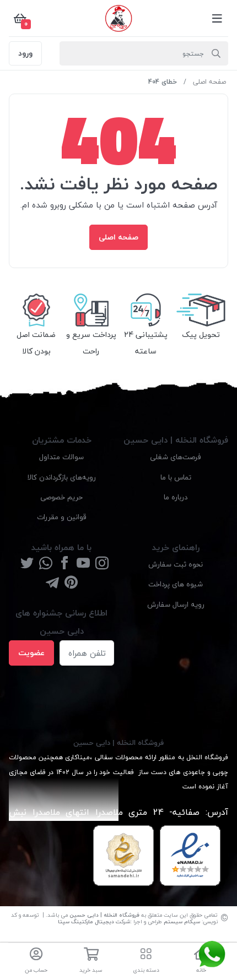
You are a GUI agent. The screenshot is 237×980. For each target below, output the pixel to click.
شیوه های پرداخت (175, 584)
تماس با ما (175, 477)
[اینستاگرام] (102, 564)
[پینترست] (71, 583)
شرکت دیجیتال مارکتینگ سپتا (94, 921)
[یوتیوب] (83, 564)
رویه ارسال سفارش (175, 604)
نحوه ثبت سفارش (175, 564)
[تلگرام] (52, 583)
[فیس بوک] (64, 564)
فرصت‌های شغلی (175, 456)
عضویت (31, 653)
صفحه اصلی (209, 82)
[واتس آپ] (45, 564)
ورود (25, 53)
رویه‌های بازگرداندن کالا (62, 477)
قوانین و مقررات (62, 516)
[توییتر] (27, 564)
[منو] (217, 18)
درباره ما (175, 497)
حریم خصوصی (61, 497)
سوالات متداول (61, 456)
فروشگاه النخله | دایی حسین (104, 914)
